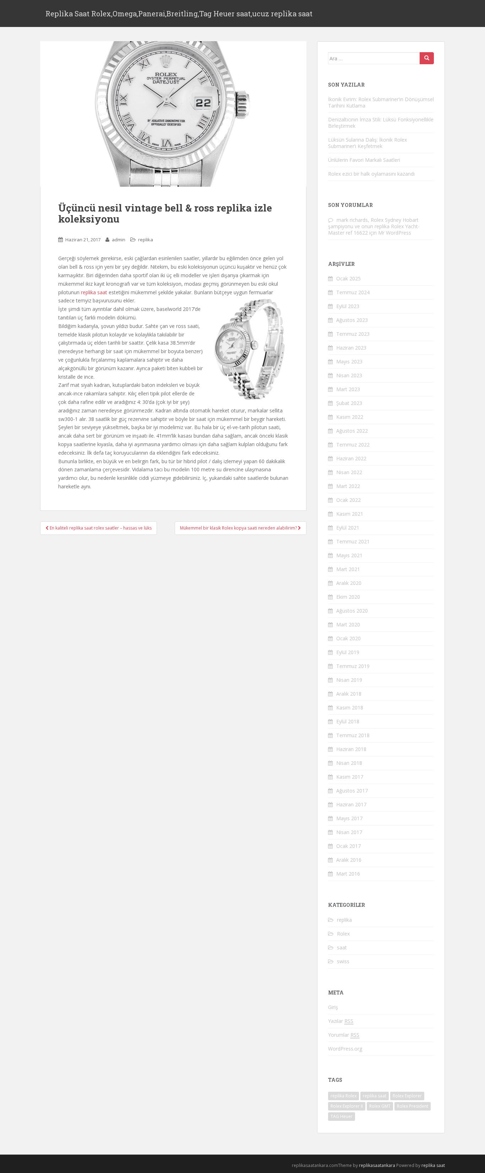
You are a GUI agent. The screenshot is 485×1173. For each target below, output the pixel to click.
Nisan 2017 (349, 832)
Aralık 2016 (348, 859)
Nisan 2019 (349, 679)
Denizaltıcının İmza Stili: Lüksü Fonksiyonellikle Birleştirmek (381, 122)
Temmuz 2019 (353, 666)
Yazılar (340, 1021)
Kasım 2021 (349, 513)
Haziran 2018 (351, 749)
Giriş (333, 1007)
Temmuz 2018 (353, 735)
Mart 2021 (348, 569)
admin (118, 239)
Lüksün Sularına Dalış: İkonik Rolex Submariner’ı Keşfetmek (367, 142)
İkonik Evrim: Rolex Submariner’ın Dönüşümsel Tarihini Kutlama (381, 102)
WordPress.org (345, 1048)
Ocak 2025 (348, 278)
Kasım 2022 (349, 416)
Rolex (343, 933)
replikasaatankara (377, 1165)
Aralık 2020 (348, 583)
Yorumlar (343, 1034)
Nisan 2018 (349, 763)
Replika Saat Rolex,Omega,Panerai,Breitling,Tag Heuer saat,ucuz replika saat (178, 13)
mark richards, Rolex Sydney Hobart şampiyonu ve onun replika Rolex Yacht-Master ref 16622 (374, 226)
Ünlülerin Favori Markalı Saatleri (364, 160)
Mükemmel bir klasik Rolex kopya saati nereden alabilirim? (239, 528)
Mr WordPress (394, 232)
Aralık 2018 (348, 693)
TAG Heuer (342, 1116)
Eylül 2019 (347, 652)
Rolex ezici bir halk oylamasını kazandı (371, 173)
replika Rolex (343, 1096)
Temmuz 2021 (353, 541)
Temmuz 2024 (353, 292)
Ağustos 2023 (352, 320)
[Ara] (427, 58)
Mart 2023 (348, 389)
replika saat (95, 292)
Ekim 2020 (348, 596)
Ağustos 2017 (352, 790)
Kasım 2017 (349, 776)
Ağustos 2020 (352, 610)
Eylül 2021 (347, 527)
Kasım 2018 (349, 707)
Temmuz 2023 (353, 333)
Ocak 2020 (348, 638)
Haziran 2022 (351, 458)
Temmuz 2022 (353, 444)
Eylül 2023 (347, 306)
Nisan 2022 (349, 472)
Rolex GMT (380, 1106)
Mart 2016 (348, 873)
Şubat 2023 (349, 403)
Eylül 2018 (347, 721)
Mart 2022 (348, 486)
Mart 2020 (348, 624)
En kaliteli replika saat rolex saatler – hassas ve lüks (100, 528)
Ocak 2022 (348, 500)
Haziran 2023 (351, 347)
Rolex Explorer (407, 1096)
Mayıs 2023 (349, 361)
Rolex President (412, 1106)
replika (145, 239)
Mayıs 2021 (349, 555)
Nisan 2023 (349, 375)
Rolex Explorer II (347, 1106)
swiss (343, 961)
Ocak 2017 (348, 846)
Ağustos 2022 (352, 430)
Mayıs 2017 (349, 818)
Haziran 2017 (351, 804)
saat (342, 947)
